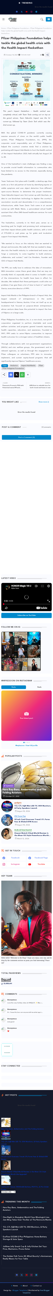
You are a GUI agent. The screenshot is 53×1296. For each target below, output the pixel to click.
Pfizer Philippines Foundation (18, 28)
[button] (42, 19)
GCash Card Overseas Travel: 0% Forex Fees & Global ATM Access (32, 821)
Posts (14, 687)
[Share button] (27, 374)
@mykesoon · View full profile (26, 745)
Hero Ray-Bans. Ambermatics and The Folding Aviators (22, 1129)
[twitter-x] (21, 11)
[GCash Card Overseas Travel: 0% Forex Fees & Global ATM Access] (7, 820)
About (25, 1286)
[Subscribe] (49, 19)
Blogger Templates (20, 1290)
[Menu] (3, 19)
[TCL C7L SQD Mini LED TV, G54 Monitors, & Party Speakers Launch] (7, 806)
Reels (39, 687)
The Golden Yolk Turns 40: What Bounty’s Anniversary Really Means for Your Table (27, 1257)
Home (3, 28)
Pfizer (41, 365)
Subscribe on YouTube (26, 615)
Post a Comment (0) (26, 437)
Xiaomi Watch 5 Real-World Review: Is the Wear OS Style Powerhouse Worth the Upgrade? (31, 834)
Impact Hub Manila (28, 365)
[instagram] (31, 11)
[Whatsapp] (22, 374)
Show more (43, 402)
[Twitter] (16, 374)
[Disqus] (26, 475)
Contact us (37, 1286)
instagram (15, 864)
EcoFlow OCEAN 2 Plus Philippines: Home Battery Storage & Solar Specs (25, 1238)
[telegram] (36, 11)
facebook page (41, 858)
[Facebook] (10, 374)
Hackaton (14, 365)
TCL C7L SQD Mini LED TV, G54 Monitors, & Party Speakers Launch (32, 807)
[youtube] (26, 11)
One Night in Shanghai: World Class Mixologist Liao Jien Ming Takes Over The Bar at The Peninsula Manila (27, 1218)
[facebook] (17, 11)
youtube (41, 864)
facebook (15, 858)
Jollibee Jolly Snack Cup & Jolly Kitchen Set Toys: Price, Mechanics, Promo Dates (25, 1248)
